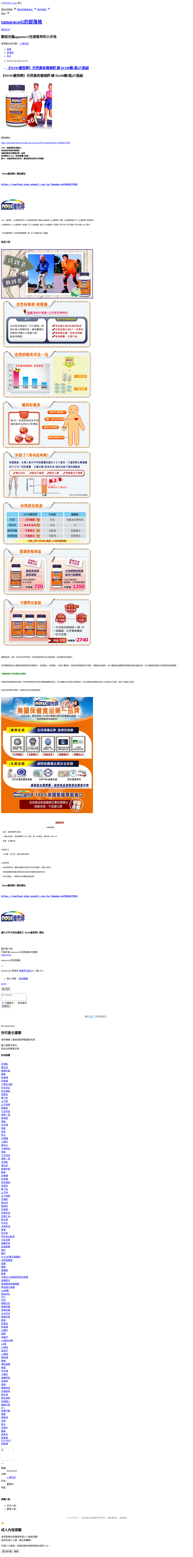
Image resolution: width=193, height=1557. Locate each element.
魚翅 (3, 1152)
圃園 (3, 1431)
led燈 (3, 1344)
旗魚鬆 (4, 1118)
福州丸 (4, 1145)
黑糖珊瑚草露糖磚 (10, 1284)
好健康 (4, 1209)
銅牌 (3, 1334)
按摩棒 (4, 1381)
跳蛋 (3, 1384)
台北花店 (5, 1313)
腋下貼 (4, 1098)
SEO (3, 1297)
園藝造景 (5, 1243)
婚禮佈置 (5, 1307)
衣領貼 (4, 1064)
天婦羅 (4, 1138)
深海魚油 (5, 1226)
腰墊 (3, 1267)
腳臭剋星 (5, 1071)
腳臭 (3, 1074)
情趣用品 (5, 1378)
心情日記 (24, 43)
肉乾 (3, 1132)
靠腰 (3, 1263)
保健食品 (5, 1213)
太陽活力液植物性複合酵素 (14, 1277)
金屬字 (4, 1337)
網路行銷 (5, 1405)
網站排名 (5, 1294)
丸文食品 (5, 1111)
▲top (3, 983)
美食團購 (23, 978)
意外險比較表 (8, 1236)
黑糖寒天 (5, 1280)
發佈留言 (6, 1006)
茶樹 (3, 1421)
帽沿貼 (4, 1067)
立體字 (4, 1330)
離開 (16, 1551)
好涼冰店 (5, 1088)
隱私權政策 (112, 1518)
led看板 (4, 1354)
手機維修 (5, 1391)
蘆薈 (3, 1414)
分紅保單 (5, 1240)
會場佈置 (5, 1310)
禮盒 (3, 1121)
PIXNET (75, 1518)
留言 (29, 971)
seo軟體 (5, 1290)
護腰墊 (4, 1270)
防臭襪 (4, 1081)
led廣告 (4, 1347)
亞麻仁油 (5, 1216)
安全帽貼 (5, 1091)
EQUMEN (6, 1440)
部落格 (10, 52)
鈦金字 (4, 1351)
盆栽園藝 (5, 1247)
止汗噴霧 (5, 1104)
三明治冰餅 (6, 1084)
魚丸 (3, 1135)
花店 (3, 1300)
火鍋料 (4, 1142)
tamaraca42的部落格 (21, 21)
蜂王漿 (4, 1219)
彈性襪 (4, 1357)
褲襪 (3, 1361)
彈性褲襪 (5, 1364)
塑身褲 (4, 1438)
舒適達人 (5, 1401)
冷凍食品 (5, 1148)
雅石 (3, 1250)
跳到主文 (5, 29)
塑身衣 (4, 1434)
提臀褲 (4, 1444)
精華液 (4, 1417)
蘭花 (3, 1253)
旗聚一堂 (5, 1115)
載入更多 (6, 989)
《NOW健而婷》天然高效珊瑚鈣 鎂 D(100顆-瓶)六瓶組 (48, 68)
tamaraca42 (6, 955)
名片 (9, 56)
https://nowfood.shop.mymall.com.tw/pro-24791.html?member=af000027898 (35, 143)
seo (2, 1407)
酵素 (3, 1230)
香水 (3, 1424)
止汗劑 (4, 1101)
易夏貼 (4, 1094)
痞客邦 (22, 971)
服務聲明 (123, 1518)
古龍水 (4, 1427)
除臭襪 (4, 1077)
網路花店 (5, 1303)
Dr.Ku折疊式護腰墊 (10, 1257)
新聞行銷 (5, 1411)
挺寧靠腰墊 (6, 1260)
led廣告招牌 (7, 1340)
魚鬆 (3, 1128)
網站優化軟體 (8, 1287)
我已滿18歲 (7, 1551)
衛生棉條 (5, 1398)
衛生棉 (4, 1395)
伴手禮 (4, 1125)
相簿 (9, 49)
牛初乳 (4, 1223)
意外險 (4, 1233)
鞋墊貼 (4, 1108)
